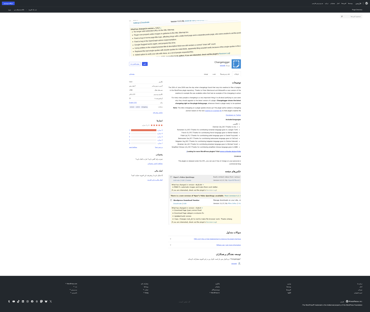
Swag (145, 293)
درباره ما (359, 284)
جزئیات (236, 74)
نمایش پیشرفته (158, 112)
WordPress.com (71, 284)
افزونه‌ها (288, 290)
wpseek (222, 65)
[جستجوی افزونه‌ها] (342, 16)
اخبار (361, 286)
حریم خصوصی (358, 293)
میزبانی (360, 290)
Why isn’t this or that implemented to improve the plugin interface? (217, 239)
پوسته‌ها (289, 286)
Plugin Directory (357, 9)
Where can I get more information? (228, 245)
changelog (144, 107)
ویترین (289, 284)
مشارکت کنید (144, 284)
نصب (214, 74)
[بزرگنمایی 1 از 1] (238, 177)
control (138, 107)
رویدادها (146, 286)
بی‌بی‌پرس (73, 290)
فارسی (342, 301)
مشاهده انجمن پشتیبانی (155, 163)
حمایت (145, 290)
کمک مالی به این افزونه (155, 180)
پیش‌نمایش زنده (134, 64)
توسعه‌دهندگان (216, 290)
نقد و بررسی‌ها (225, 74)
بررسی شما (159, 147)
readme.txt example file (213, 111)
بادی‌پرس (73, 293)
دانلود (144, 64)
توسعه (206, 74)
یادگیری (217, 284)
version (132, 107)
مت (75, 286)
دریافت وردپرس (8, 3)
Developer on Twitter (233, 115)
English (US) (133, 102)
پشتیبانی (131, 74)
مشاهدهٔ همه (133, 147)
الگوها (289, 293)
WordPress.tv (214, 293)
